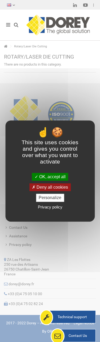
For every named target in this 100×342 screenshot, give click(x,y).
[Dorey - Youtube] (85, 5)
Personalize (50, 198)
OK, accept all (52, 176)
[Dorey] (58, 25)
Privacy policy (50, 207)
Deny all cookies (51, 187)
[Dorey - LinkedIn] (75, 5)
